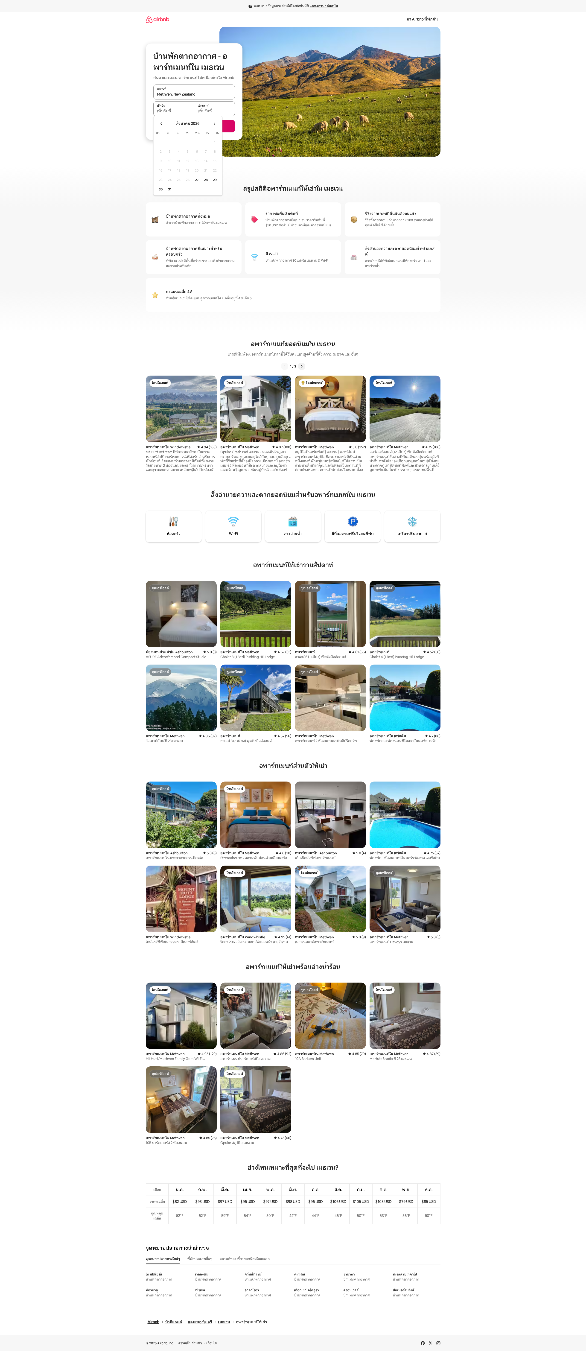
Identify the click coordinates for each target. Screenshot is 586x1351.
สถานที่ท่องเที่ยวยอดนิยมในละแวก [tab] (245, 1259)
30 (161, 189)
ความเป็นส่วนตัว (190, 1343)
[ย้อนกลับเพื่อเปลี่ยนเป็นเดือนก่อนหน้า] (161, 123)
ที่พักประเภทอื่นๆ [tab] (199, 1259)
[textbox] (173, 111)
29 (215, 180)
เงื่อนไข (211, 1343)
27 (197, 180)
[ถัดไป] (301, 366)
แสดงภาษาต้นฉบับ (324, 6)
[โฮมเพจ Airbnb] (157, 19)
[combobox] (194, 94)
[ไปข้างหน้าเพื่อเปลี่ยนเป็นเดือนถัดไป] (214, 123)
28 (206, 180)
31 (169, 189)
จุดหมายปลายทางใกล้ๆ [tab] (163, 1259)
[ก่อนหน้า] (284, 366)
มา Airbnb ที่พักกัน (422, 19)
